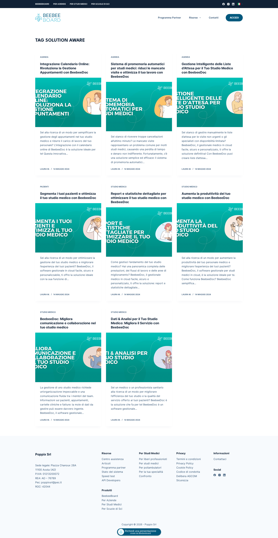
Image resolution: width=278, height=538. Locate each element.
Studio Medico (118, 186)
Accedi (234, 17)
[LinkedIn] (233, 4)
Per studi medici (149, 463)
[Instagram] (228, 4)
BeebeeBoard (42, 4)
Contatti (213, 17)
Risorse (193, 17)
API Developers (111, 480)
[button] (240, 4)
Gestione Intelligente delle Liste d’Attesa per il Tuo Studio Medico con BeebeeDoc (207, 68)
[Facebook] (223, 4)
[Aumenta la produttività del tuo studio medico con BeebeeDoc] (210, 228)
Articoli (106, 463)
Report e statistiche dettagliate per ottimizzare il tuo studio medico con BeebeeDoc (138, 198)
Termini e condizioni (188, 459)
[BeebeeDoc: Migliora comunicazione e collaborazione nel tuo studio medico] (68, 357)
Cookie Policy (184, 467)
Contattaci (219, 459)
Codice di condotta (188, 471)
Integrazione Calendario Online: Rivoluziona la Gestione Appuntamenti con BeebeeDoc (64, 68)
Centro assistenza (113, 459)
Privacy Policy (185, 463)
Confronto (145, 476)
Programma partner (169, 17)
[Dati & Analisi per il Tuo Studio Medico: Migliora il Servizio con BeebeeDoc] (139, 357)
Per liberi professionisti (153, 459)
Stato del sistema (112, 471)
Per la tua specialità (151, 471)
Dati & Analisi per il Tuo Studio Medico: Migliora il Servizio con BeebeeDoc (135, 323)
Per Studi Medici (78, 4)
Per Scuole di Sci (100, 4)
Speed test (108, 476)
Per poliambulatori (150, 467)
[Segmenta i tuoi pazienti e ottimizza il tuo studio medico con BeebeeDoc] (68, 228)
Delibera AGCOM (186, 476)
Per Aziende (59, 4)
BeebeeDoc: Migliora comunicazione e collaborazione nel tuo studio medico (68, 323)
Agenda (44, 57)
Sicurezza (182, 480)
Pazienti (44, 186)
